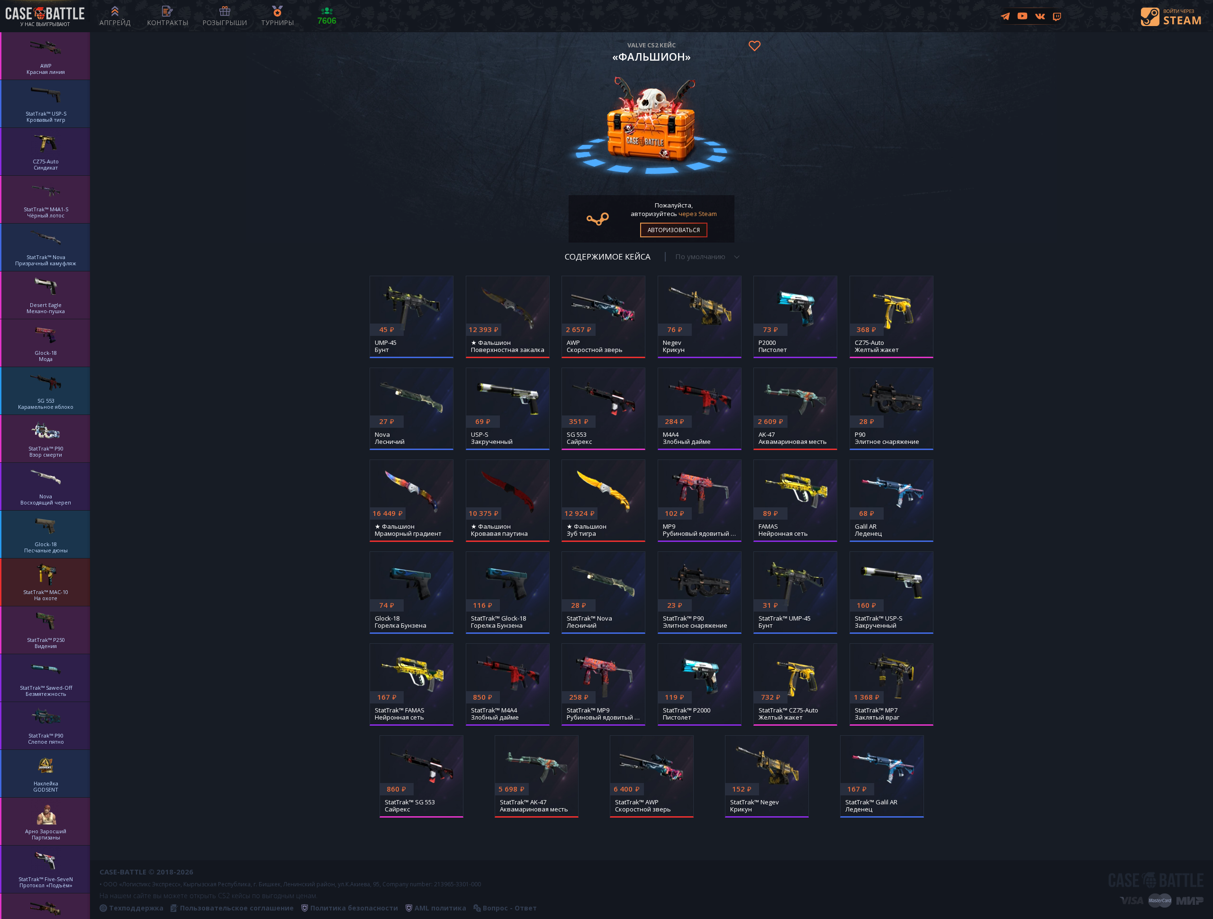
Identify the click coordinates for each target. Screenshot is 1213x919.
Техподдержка (136, 907)
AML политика (440, 907)
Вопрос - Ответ (510, 907)
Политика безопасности (354, 907)
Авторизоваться (674, 230)
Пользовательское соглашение (237, 907)
